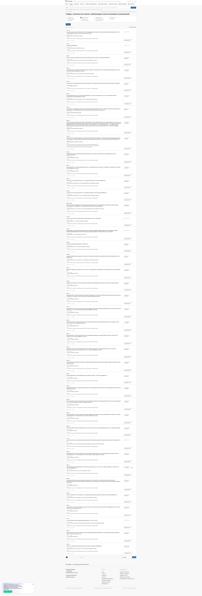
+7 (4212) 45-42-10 (71, 575)
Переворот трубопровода (72, 45)
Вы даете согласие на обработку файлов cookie (13, 584)
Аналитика (76, 4)
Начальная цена (127, 31)
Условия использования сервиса (129, 588)
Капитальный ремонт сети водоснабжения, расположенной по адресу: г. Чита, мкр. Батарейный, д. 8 (87, 375)
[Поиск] (74, 1)
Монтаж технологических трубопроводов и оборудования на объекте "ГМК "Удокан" (84, 218)
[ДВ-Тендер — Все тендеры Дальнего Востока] (68, 1)
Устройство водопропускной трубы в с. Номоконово (77, 243)
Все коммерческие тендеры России (127, 578)
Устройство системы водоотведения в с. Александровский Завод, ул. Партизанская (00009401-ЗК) (86, 192)
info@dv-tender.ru (70, 577)
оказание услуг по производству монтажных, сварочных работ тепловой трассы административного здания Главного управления (93, 83)
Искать (133, 7)
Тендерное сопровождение (91, 4)
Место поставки (69, 34)
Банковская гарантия (122, 4)
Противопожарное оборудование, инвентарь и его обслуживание (79, 146)
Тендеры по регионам (124, 572)
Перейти (134, 557)
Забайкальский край (79, 35)
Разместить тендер (113, 4)
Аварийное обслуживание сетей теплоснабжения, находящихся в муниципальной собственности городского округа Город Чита (93, 282)
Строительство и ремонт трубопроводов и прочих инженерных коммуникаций (82, 38)
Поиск (66, 4)
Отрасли (68, 37)
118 (77, 557)
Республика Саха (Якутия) (91, 443)
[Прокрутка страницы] (191, 588)
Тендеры (71, 4)
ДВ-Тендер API (131, 4)
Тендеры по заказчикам (125, 577)
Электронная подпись (102, 4)
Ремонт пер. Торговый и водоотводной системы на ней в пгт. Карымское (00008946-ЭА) (84, 545)
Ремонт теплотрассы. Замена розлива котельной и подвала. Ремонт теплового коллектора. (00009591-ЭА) (88, 57)
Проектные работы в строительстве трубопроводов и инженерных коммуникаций (83, 145)
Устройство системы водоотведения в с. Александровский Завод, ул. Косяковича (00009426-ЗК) (86, 180)
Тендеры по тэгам (123, 575)
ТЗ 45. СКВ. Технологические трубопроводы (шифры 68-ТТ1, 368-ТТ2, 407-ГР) (82, 520)
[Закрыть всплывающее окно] (32, 584)
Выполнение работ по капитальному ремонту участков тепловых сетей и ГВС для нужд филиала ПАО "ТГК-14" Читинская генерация (93, 427)
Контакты (82, 4)
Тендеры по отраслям (124, 573)
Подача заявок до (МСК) (128, 39)
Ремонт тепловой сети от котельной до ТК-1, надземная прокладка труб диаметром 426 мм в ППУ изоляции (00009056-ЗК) (92, 494)
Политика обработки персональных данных (103, 588)
